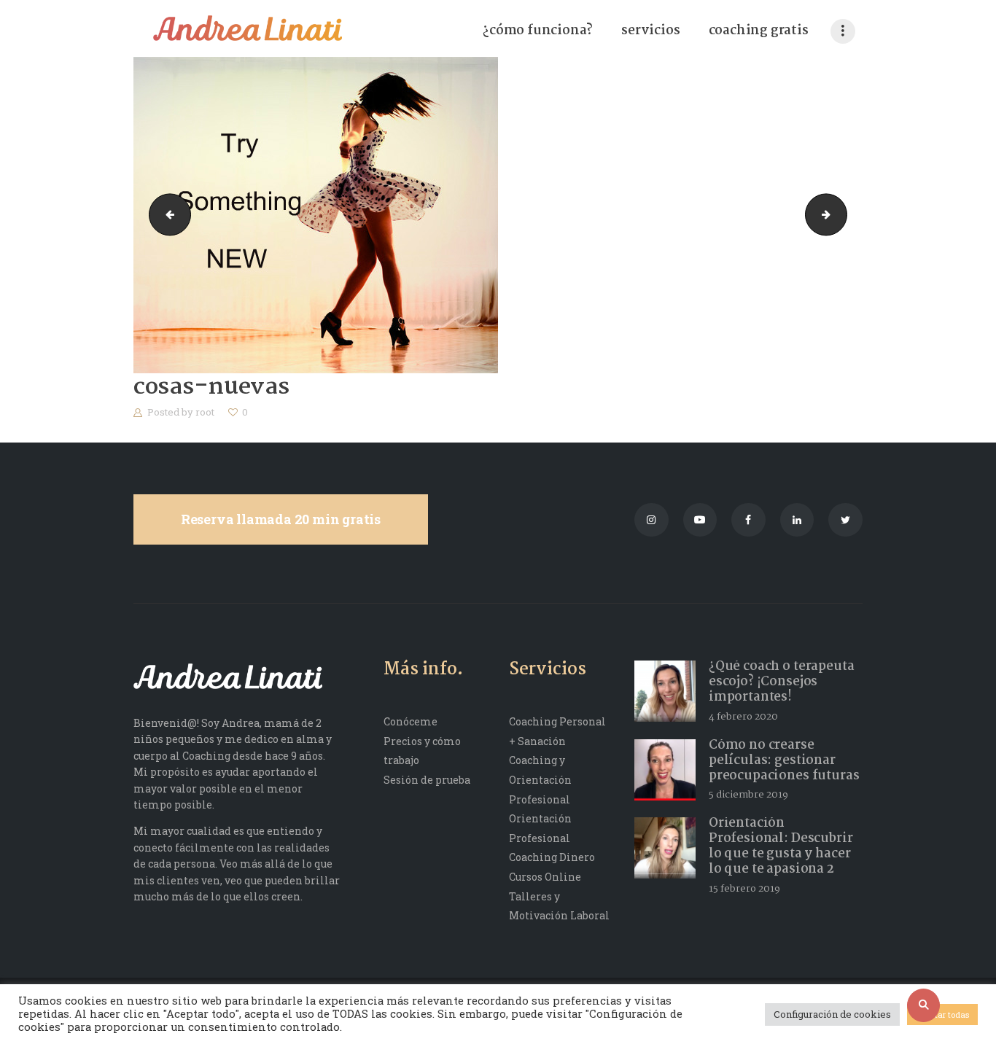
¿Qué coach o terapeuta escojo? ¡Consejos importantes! (782, 682)
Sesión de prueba (427, 780)
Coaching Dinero (552, 857)
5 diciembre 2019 (748, 795)
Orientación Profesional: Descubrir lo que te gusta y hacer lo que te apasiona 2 (781, 846)
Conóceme (410, 721)
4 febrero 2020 (743, 717)
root (206, 411)
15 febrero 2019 (744, 889)
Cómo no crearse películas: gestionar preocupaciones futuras (784, 761)
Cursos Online (545, 877)
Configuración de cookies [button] (832, 1014)
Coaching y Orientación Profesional (540, 779)
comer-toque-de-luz (841, 214)
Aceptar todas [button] (942, 1014)
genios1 (165, 214)
